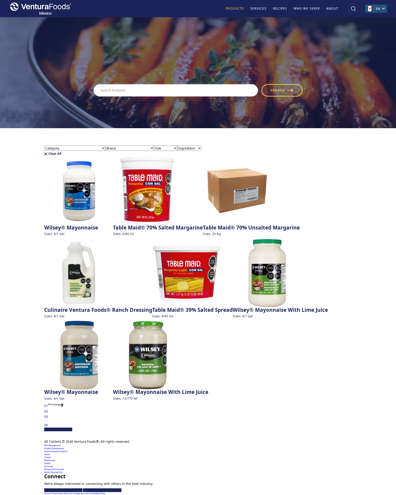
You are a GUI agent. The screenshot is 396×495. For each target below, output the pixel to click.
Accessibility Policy (97, 493)
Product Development (54, 448)
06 (46, 425)
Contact (47, 457)
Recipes (280, 8)
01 (46, 406)
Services (258, 8)
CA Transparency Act (79, 493)
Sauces (47, 463)
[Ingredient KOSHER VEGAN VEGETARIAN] (189, 148)
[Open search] (353, 9)
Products (235, 8)
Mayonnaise (49, 460)
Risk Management (52, 445)
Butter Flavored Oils (53, 472)
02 (46, 411)
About (332, 8)
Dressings (48, 466)
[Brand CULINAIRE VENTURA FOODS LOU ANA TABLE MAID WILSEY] (129, 148)
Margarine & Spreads (54, 469)
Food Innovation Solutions (55, 451)
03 (46, 416)
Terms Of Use (50, 493)
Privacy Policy (63, 493)
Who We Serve (307, 8)
